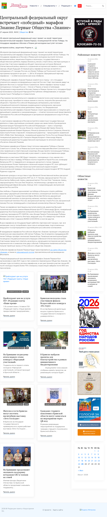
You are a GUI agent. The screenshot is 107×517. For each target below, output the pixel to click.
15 (95, 457)
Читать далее (9, 315)
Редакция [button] (65, 6)
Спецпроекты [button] (49, 6)
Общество (24, 32)
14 (92, 457)
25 (82, 464)
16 (98, 457)
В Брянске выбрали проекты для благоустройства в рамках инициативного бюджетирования (53, 359)
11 (82, 457)
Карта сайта (58, 510)
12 (85, 457)
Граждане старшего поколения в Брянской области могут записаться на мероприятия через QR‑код (53, 416)
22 (95, 461)
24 (79, 464)
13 (89, 457)
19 (85, 461)
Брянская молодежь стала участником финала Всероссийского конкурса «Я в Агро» (53, 302)
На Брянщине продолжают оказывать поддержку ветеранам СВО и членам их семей (16, 473)
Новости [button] (33, 6)
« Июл (80, 470)
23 (99, 461)
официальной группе (25, 252)
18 (82, 461)
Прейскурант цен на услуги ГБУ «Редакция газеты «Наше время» (16, 301)
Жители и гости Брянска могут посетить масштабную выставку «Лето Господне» (15, 415)
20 (89, 461)
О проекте (47, 510)
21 (92, 461)
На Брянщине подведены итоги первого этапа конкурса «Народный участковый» (15, 358)
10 (79, 457)
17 (79, 461)
